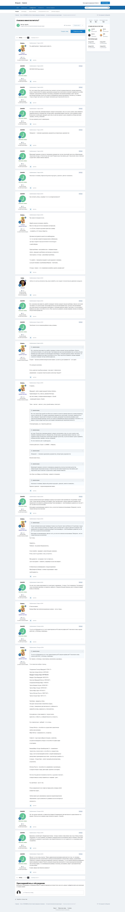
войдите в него (72, 885)
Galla (22, 278)
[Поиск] (108, 8)
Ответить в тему (78, 31)
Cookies (70, 908)
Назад (20, 37)
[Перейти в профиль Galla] (22, 283)
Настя (92, 34)
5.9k (23, 290)
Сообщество (33, 7)
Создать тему (64, 31)
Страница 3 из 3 (34, 37)
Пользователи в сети (44, 11)
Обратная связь (62, 908)
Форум (17, 11)
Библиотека (24, 7)
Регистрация (105, 2)
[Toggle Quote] (31, 347)
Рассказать (68, 25)
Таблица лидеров (55, 11)
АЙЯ (104, 34)
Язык (54, 908)
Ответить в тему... (29, 892)
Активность (41, 7)
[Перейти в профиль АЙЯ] (101, 35)
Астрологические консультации (36, 26)
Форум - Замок (21, 3)
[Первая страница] (17, 38)
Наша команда (32, 11)
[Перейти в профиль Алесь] (22, 48)
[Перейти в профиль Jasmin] (18, 25)
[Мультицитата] (31, 60)
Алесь (22, 43)
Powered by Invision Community (62, 909)
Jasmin (26, 24)
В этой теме (102, 7)
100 (23, 78)
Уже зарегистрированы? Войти (91, 3)
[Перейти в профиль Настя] (89, 35)
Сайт (17, 7)
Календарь (23, 11)
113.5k (23, 57)
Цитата (34, 60)
